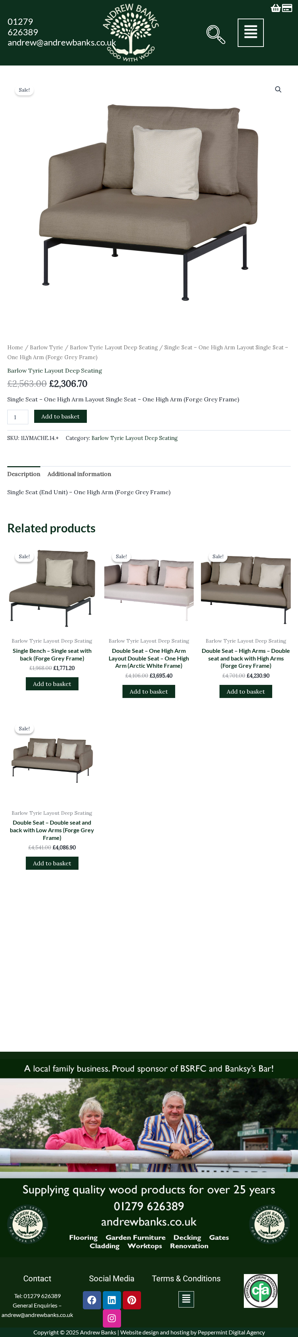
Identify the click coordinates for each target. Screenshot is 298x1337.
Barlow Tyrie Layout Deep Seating (114, 347)
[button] (213, 34)
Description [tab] (23, 473)
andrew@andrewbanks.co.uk (62, 42)
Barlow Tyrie (46, 347)
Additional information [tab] (79, 473)
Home (15, 347)
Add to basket (60, 416)
